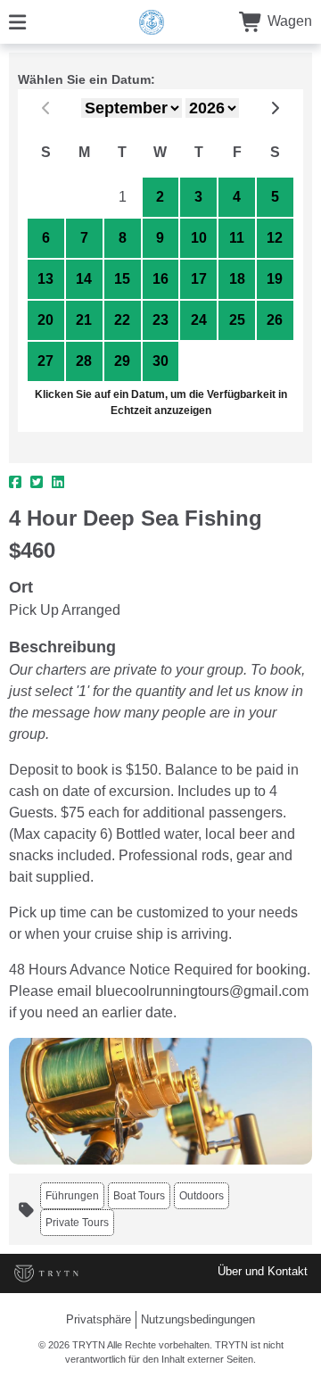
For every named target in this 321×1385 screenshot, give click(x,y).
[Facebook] (15, 482)
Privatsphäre (98, 1319)
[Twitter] (36, 482)
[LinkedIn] (58, 482)
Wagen (288, 21)
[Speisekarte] (17, 21)
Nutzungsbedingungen (198, 1319)
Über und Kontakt (263, 1271)
